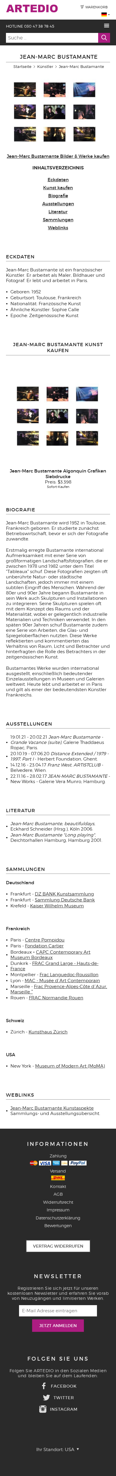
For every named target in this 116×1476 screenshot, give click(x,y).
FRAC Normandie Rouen (56, 998)
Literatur (58, 211)
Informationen (58, 1144)
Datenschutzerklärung (58, 1217)
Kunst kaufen (58, 187)
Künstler (45, 66)
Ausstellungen (58, 203)
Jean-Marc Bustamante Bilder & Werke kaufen (58, 156)
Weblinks (58, 227)
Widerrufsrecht (58, 1202)
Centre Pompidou (45, 940)
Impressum (58, 1209)
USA (70, 1449)
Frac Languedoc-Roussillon (69, 974)
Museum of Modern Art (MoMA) (70, 1066)
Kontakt (58, 1186)
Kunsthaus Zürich (48, 1032)
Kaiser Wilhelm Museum (57, 906)
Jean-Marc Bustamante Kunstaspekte (52, 1108)
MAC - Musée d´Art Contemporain (62, 980)
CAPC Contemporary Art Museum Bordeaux (50, 954)
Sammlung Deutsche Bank (65, 900)
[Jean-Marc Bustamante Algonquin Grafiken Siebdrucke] (58, 416)
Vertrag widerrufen (58, 1246)
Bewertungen (58, 1225)
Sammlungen (58, 219)
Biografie (58, 195)
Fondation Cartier (44, 946)
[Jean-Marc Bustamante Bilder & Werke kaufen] (55, 147)
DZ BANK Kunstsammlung (64, 894)
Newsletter (58, 1276)
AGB (58, 1194)
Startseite (22, 66)
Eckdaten (58, 179)
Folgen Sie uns (58, 1359)
